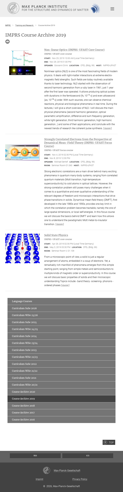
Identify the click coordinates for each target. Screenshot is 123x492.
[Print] (7, 41)
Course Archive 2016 (23, 419)
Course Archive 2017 (23, 412)
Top (111, 442)
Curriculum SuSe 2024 (24, 336)
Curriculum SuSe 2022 (24, 364)
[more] (107, 128)
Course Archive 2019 (23, 398)
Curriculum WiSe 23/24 (25, 343)
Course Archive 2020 (23, 391)
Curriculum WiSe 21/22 (24, 370)
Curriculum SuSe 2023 (24, 350)
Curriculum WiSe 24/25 (25, 329)
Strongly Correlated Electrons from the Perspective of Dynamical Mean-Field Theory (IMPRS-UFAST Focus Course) (78, 143)
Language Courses (22, 301)
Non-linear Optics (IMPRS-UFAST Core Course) (74, 49)
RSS (35, 455)
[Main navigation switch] (112, 9)
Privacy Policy (79, 479)
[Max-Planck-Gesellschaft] (48, 470)
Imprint (39, 479)
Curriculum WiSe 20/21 (25, 384)
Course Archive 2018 (23, 405)
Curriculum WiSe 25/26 (25, 315)
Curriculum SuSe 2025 (24, 322)
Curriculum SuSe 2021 (24, 377)
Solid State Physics (56, 235)
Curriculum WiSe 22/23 (25, 357)
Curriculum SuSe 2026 (24, 308)
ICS (87, 455)
